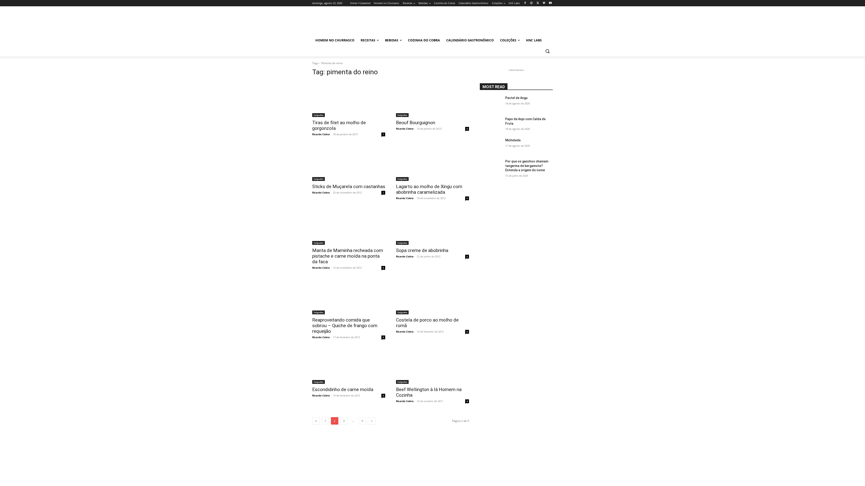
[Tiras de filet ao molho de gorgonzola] (348, 99)
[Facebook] (525, 3)
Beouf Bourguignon (415, 122)
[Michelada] (491, 145)
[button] (547, 51)
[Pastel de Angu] (491, 103)
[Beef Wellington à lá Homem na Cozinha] (432, 365)
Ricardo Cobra (321, 134)
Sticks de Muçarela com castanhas (348, 186)
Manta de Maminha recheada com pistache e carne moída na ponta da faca (347, 256)
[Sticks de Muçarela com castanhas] (348, 162)
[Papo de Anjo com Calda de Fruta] (491, 124)
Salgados (318, 115)
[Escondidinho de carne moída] (348, 365)
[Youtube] (550, 3)
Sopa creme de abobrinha (422, 250)
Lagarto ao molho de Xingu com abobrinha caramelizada (429, 189)
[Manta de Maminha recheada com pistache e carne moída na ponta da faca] (348, 226)
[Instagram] (531, 3)
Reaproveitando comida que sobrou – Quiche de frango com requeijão (344, 325)
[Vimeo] (543, 3)
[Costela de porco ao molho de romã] (432, 296)
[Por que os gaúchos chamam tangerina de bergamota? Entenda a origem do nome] (491, 167)
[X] (537, 3)
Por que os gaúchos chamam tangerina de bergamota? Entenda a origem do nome (526, 166)
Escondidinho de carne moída (342, 389)
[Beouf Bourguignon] (432, 99)
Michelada (513, 140)
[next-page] (372, 421)
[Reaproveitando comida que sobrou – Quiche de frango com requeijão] (348, 296)
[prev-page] (316, 421)
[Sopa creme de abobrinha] (432, 226)
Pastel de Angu (516, 98)
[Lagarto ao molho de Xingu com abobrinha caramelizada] (432, 162)
